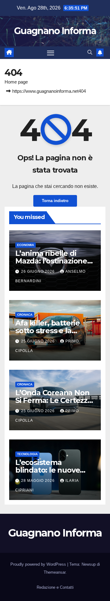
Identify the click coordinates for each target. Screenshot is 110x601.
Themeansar (54, 572)
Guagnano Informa (55, 31)
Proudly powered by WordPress (38, 564)
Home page (16, 81)
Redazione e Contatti (55, 587)
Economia (25, 245)
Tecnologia (27, 454)
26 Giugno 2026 (38, 271)
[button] (89, 52)
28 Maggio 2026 (38, 480)
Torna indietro (55, 200)
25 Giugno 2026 (38, 341)
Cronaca (24, 314)
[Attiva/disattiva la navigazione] (50, 53)
